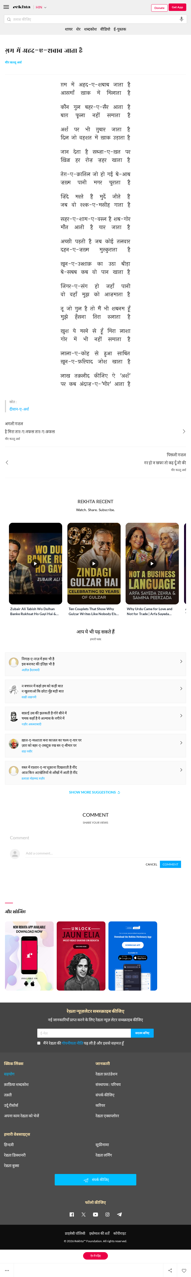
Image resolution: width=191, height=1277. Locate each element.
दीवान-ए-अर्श (19, 409)
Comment (170, 864)
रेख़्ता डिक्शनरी (15, 1155)
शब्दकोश (90, 29)
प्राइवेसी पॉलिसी (75, 1233)
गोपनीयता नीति (72, 1043)
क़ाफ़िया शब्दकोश (16, 1084)
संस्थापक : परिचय (108, 1084)
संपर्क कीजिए (105, 1095)
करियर (100, 1105)
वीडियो (105, 29)
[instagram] (107, 1214)
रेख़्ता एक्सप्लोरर (107, 1116)
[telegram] (119, 1214)
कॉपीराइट (119, 1233)
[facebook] (72, 1214)
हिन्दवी (9, 1145)
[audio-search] (182, 19)
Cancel (151, 864)
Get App (177, 7)
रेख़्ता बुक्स (11, 1166)
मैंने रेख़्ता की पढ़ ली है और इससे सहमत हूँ (83, 1043)
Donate (159, 8)
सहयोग (9, 1074)
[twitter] (84, 1214)
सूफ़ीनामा (102, 1145)
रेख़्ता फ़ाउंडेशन (106, 1074)
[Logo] (21, 7)
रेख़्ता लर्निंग (104, 1155)
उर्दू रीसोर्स (11, 1105)
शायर (69, 29)
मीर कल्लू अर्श (13, 62)
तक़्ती (8, 1095)
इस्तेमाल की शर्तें (99, 1233)
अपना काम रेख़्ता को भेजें (21, 1116)
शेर (78, 29)
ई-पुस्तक (120, 29)
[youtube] (95, 1214)
